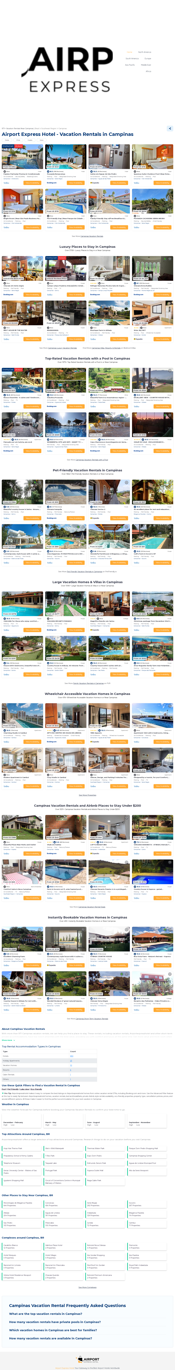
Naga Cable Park (94, 1180)
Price (18, 140)
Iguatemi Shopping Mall (14, 1180)
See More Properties (87, 795)
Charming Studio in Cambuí (15, 733)
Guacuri (144, 961)
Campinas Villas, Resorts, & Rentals (106, 348)
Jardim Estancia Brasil (18, 1006)
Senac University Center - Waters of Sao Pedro (20, 1171)
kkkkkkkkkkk (52, 330)
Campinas (7, 179)
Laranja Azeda (102, 961)
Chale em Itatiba (54, 845)
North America (144, 52)
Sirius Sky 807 (140, 330)
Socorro (57, 558)
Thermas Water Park (95, 1148)
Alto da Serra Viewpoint (138, 1170)
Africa (148, 71)
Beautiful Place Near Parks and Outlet (20, 845)
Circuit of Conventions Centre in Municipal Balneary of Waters (62, 1181)
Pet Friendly (13, 1089)
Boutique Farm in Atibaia (101, 330)
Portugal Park (51, 1170)
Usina (143, 849)
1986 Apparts (96, 733)
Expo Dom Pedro (94, 1156)
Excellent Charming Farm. (14, 956)
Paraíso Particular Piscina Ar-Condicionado (22, 174)
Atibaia (100, 335)
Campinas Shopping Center (140, 1156)
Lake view (24, 1089)
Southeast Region (96, 626)
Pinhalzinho (102, 1006)
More (41, 140)
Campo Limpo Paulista (105, 290)
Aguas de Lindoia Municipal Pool (142, 1163)
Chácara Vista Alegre (99, 1001)
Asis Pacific (130, 65)
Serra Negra (58, 179)
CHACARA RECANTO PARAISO (59, 621)
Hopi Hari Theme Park (13, 1148)
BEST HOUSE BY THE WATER (15, 330)
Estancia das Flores (17, 558)
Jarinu (57, 290)
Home (129, 52)
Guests (30, 140)
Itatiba (57, 849)
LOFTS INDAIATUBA (98, 845)
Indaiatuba (101, 849)
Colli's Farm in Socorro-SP (145, 554)
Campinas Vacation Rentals (91, 236)
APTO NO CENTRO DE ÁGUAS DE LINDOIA (64, 733)
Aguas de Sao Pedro (104, 179)
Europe (148, 58)
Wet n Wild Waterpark (54, 1148)
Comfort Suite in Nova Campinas (17, 889)
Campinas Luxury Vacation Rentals (62, 348)
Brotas (100, 514)
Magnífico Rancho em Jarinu (102, 621)
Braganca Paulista (139, 514)
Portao (14, 402)
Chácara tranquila (54, 509)
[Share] (170, 128)
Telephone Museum (12, 1163)
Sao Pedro (101, 670)
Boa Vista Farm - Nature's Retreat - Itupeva (152, 956)
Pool (4, 1089)
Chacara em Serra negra (14, 286)
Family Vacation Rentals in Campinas (88, 683)
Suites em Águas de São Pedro (103, 174)
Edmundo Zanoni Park (96, 1163)
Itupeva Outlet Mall (95, 1170)
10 (71, 1065)
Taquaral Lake (51, 1163)
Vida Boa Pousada (55, 397)
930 (71, 1056)
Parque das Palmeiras (148, 670)
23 (71, 1061)
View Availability (32, 183)
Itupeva (14, 849)
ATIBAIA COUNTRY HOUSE (101, 956)
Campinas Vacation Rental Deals (91, 907)
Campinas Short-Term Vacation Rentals (92, 1019)
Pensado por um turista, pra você (18, 442)
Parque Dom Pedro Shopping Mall (143, 1148)
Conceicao (145, 737)
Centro (149, 514)
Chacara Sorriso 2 (97, 509)
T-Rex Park (49, 1156)
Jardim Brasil (59, 670)
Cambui (14, 737)
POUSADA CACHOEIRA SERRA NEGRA (149, 218)
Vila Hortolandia (147, 179)
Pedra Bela (101, 402)
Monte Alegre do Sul (148, 290)
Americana (15, 179)
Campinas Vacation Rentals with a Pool (92, 460)
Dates (7, 140)
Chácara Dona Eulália (143, 286)
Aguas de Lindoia (60, 402)
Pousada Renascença (56, 174)
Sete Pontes (15, 335)
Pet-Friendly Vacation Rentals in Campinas (84, 572)
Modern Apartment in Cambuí (16, 777)
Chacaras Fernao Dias (105, 558)
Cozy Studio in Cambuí (56, 777)
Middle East (146, 65)
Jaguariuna (15, 626)
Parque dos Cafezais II (62, 335)
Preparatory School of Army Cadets (18, 1156)
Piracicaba (58, 514)
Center (144, 335)
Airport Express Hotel (64, 1368)
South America (132, 58)
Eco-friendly (36, 1089)
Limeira (57, 1006)
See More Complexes (87, 1287)
